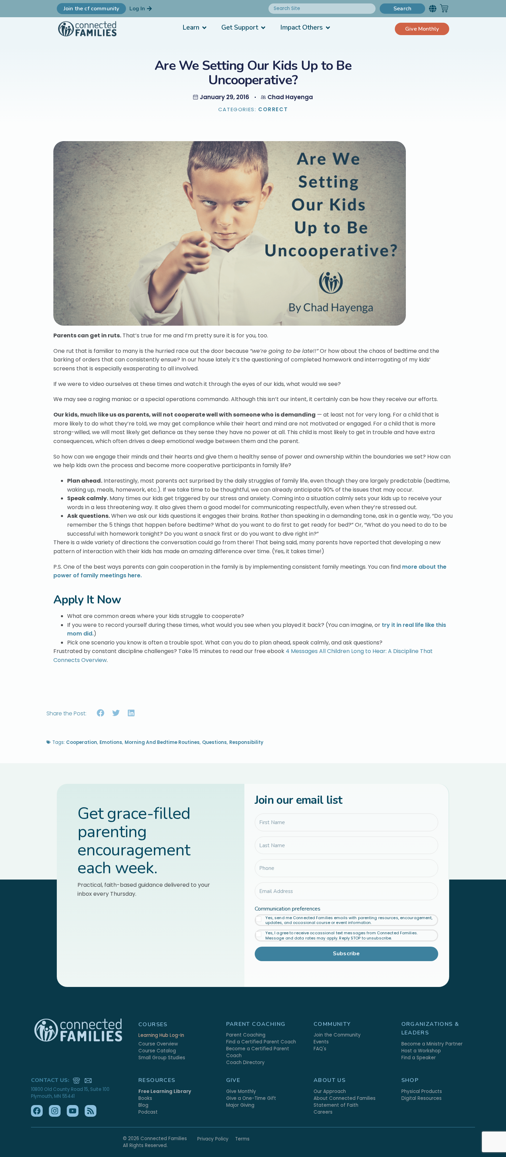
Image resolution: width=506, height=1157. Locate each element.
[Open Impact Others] (328, 27)
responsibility (246, 742)
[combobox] (322, 8)
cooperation (81, 742)
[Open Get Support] (263, 27)
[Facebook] (37, 1111)
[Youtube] (72, 1111)
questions (214, 742)
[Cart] (444, 8)
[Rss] (90, 1111)
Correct (273, 109)
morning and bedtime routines (162, 742)
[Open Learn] (204, 27)
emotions (110, 742)
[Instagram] (55, 1111)
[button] (432, 8)
